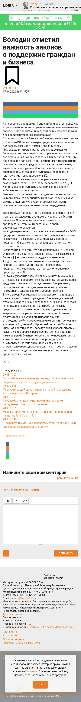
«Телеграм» (33, 627)
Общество (9, 87)
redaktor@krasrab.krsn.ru (23, 598)
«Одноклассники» (64, 627)
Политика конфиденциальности (21, 642)
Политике (31, 671)
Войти (35, 489)
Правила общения (67, 478)
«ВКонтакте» (47, 627)
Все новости (10, 635)
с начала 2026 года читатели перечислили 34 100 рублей (40, 22)
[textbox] (40, 523)
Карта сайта (10, 631)
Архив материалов (13, 614)
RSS (29, 624)
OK (40, 685)
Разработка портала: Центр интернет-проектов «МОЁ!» (34, 696)
